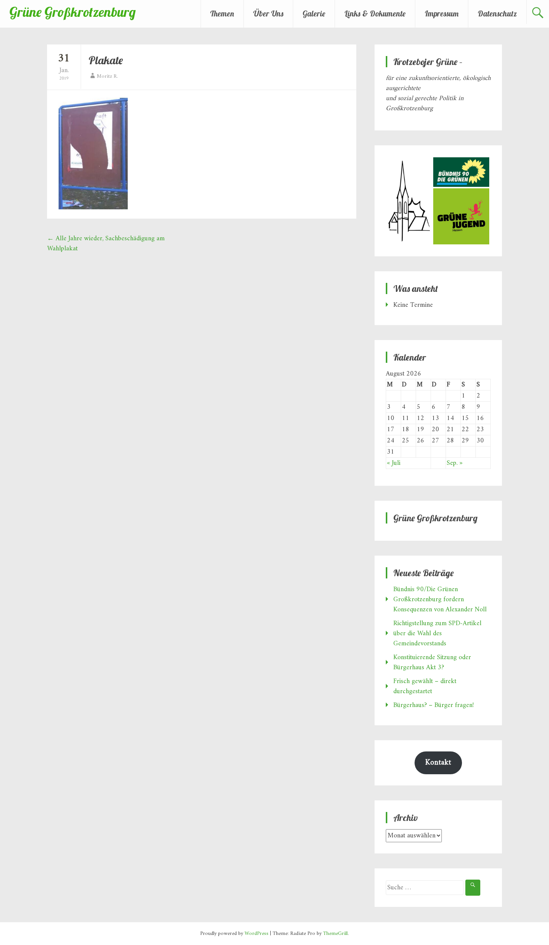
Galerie (314, 13)
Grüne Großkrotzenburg (72, 11)
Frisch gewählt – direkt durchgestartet (424, 686)
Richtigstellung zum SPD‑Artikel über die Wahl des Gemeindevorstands (437, 633)
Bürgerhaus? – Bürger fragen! (433, 705)
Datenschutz (497, 13)
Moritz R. (107, 76)
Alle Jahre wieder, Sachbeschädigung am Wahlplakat (106, 243)
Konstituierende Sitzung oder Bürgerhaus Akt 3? (432, 662)
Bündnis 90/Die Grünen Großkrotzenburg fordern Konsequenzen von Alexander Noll (440, 599)
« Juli (393, 463)
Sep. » (454, 463)
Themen (222, 13)
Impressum (442, 13)
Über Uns (268, 13)
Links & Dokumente (375, 13)
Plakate (106, 60)
